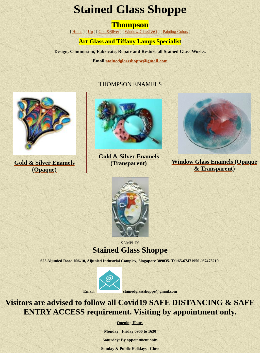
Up (90, 31)
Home (77, 31)
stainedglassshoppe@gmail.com (137, 60)
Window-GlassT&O (141, 31)
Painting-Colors (175, 31)
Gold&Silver (109, 31)
